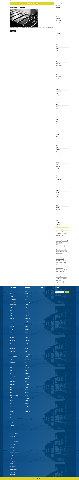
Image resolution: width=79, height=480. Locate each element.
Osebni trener (58, 134)
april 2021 (26, 365)
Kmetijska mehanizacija (13, 356)
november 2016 (27, 411)
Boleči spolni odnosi (58, 22)
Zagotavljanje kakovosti (59, 218)
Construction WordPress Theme (37, 478)
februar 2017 (27, 408)
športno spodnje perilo (59, 231)
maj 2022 (26, 345)
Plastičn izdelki (58, 149)
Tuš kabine (57, 207)
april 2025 (26, 312)
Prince (11, 430)
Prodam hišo (57, 173)
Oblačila (57, 121)
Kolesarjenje (57, 87)
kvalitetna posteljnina (63, 251)
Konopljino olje (58, 89)
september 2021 (27, 357)
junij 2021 (26, 362)
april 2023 (26, 332)
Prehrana (11, 428)
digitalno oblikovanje (59, 238)
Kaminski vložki (58, 78)
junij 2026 (26, 293)
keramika (61, 247)
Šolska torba (57, 192)
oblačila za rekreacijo (59, 258)
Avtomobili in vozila (13, 294)
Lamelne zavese (12, 368)
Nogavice (57, 119)
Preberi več (13, 31)
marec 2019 (27, 389)
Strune (56, 203)
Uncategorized (58, 211)
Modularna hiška (12, 381)
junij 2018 (26, 395)
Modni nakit (11, 379)
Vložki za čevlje (12, 466)
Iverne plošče (12, 345)
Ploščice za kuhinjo (58, 153)
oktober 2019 (27, 386)
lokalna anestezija (59, 253)
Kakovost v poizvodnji (59, 76)
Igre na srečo (57, 67)
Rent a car (57, 181)
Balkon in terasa (58, 14)
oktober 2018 (27, 392)
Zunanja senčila (12, 475)
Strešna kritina (12, 453)
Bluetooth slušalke (58, 20)
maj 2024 (26, 321)
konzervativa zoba (59, 249)
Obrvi (56, 123)
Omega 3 (57, 132)
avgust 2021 (27, 359)
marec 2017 (27, 406)
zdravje (65, 276)
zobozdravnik (65, 278)
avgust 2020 (27, 378)
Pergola (11, 403)
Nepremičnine (58, 117)
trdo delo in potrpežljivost (60, 271)
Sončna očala (57, 194)
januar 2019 (26, 390)
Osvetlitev (57, 136)
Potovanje (57, 164)
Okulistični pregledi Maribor (59, 130)
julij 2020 (26, 379)
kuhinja (65, 249)
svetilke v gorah (65, 269)
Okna (11, 392)
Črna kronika (57, 31)
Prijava (41, 290)
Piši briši (57, 145)
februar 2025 (27, 315)
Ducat (11, 0)
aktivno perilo (65, 233)
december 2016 (27, 409)
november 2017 (27, 400)
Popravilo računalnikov (59, 158)
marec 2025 (27, 313)
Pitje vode (57, 147)
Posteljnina (57, 162)
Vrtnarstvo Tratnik (58, 216)
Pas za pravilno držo (58, 138)
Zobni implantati (58, 222)
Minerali (57, 110)
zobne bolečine (58, 278)
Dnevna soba (57, 42)
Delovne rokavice (58, 37)
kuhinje (57, 251)
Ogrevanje (11, 390)
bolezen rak (58, 235)
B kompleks (11, 296)
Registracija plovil (58, 179)
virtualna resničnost (59, 276)
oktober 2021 (27, 356)
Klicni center (12, 354)
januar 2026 (26, 299)
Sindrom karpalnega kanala (14, 441)
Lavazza (57, 100)
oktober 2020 (27, 375)
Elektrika (57, 46)
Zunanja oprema (58, 224)
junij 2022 (26, 343)
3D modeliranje (58, 233)
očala (57, 262)
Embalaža (57, 50)
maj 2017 (26, 403)
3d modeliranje (58, 5)
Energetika (57, 52)
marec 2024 (27, 323)
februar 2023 (27, 334)
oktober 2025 (27, 304)
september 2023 (27, 329)
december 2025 (27, 301)
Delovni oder (12, 318)
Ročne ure (11, 439)
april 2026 (26, 296)
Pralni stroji (57, 168)
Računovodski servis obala (59, 175)
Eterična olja (12, 332)
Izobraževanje (58, 72)
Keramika (57, 80)
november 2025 (27, 302)
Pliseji (56, 151)
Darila (56, 35)
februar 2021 (27, 368)
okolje (64, 260)
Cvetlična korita (58, 33)
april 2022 (26, 346)
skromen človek (58, 269)
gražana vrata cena (59, 242)
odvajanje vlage (58, 260)
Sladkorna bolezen (58, 186)
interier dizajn (58, 244)
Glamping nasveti (58, 65)
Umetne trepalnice (58, 209)
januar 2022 (26, 351)
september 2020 (27, 376)
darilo (62, 235)
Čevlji (56, 29)
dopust (65, 238)
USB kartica (11, 464)
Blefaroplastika (58, 18)
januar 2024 (26, 326)
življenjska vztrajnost (59, 282)
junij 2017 (26, 401)
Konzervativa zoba (58, 91)
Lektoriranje (57, 102)
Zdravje (57, 220)
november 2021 (27, 354)
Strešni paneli (57, 201)
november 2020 (27, 373)
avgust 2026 (27, 290)
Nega (56, 115)
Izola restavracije (58, 74)
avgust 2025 (27, 307)
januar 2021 (26, 370)
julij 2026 (26, 291)
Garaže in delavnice (58, 57)
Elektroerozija (57, 48)
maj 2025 (26, 310)
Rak (56, 177)
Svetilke (57, 205)
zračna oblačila (58, 280)
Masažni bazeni (58, 108)
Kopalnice (57, 93)
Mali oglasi (57, 106)
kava (57, 247)
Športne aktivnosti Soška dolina (14, 452)
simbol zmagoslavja (59, 267)
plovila (65, 262)
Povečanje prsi (58, 166)
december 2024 (27, 318)
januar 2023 (26, 335)
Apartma (57, 9)
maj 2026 (26, 294)
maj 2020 (26, 381)
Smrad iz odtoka (58, 188)
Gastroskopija (58, 61)
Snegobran (57, 190)
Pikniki (56, 143)
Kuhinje (11, 367)
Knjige (56, 85)
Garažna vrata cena (58, 59)
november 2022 (27, 337)
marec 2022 (27, 348)
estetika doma (58, 240)
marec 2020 (27, 384)
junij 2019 (26, 387)
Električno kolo (58, 44)
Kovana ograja (58, 95)
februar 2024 (27, 324)
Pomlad (11, 417)
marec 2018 (27, 397)
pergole (61, 262)
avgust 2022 (27, 340)
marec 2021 (27, 367)
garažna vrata (65, 240)
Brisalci (11, 307)
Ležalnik (57, 104)
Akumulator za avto (58, 7)
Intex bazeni (11, 343)
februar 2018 (27, 398)
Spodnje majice (58, 196)
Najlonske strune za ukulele (17, 7)
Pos (56, 160)
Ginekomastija (58, 63)
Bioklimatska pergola (59, 16)
